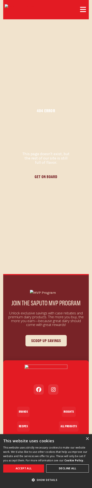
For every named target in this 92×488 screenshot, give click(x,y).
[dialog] (46, 461)
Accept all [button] (24, 468)
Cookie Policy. (74, 460)
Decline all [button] (67, 468)
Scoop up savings (46, 340)
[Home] (21, 9)
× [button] (87, 438)
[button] (46, 480)
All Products (69, 426)
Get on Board (46, 176)
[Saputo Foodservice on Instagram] (53, 389)
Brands (23, 412)
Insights (69, 412)
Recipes (23, 426)
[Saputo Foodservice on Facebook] (39, 389)
